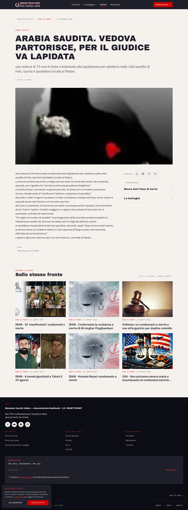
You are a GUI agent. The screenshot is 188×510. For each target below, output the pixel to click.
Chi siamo (76, 4)
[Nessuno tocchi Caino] (27, 4)
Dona (67, 445)
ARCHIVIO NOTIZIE (24, 19)
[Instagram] (27, 424)
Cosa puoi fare (162, 4)
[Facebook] (21, 424)
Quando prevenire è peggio (17, 445)
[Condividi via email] (155, 174)
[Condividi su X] (149, 174)
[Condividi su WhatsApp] (137, 174)
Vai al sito (176, 495)
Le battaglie (89, 4)
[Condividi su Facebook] (143, 174)
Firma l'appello (72, 436)
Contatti (129, 445)
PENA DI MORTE (44, 19)
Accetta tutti (37, 503)
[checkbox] (9, 477)
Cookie (168, 505)
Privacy (159, 505)
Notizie (103, 4)
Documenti (115, 4)
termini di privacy (25, 477)
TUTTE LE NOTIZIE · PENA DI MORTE (156, 276)
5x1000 (68, 449)
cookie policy (18, 497)
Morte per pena (12, 440)
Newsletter (131, 440)
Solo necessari (15, 503)
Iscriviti (68, 440)
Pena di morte (11, 436)
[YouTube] (14, 424)
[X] (7, 424)
